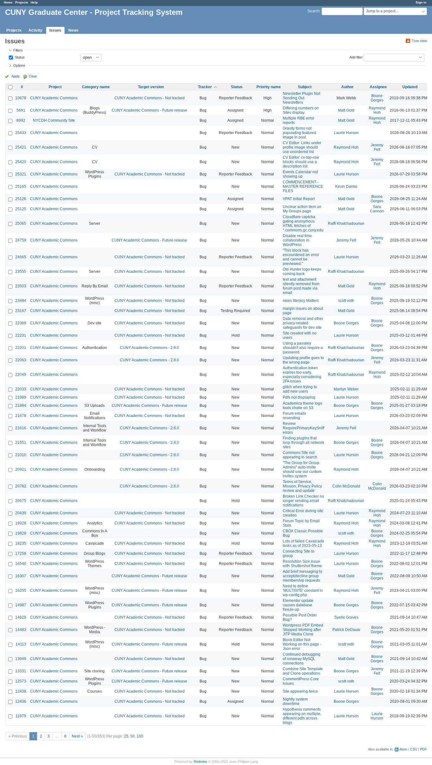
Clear (33, 76)
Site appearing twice (300, 691)
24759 (20, 240)
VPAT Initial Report (299, 199)
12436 (20, 701)
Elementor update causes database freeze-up (298, 605)
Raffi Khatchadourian (346, 223)
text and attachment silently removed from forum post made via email (301, 286)
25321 (20, 174)
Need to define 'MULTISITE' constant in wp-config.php (303, 590)
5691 (20, 110)
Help (34, 2)
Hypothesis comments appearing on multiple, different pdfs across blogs (302, 716)
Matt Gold (346, 110)
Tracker (205, 87)
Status (19, 57)
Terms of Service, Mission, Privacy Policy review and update (302, 486)
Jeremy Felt (377, 147)
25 (126, 736)
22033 (20, 389)
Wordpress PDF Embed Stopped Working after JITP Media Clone (303, 629)
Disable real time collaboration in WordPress (297, 240)
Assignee (378, 87)
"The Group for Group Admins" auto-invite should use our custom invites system (302, 469)
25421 (20, 147)
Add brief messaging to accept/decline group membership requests (302, 576)
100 (140, 736)
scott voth (346, 300)
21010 (20, 455)
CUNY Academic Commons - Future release (149, 110)
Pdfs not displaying (299, 397)
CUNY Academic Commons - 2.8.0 (149, 348)
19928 (20, 523)
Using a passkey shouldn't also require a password (303, 347)
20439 (20, 513)
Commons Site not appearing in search (300, 454)
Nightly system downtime (295, 701)
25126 (20, 199)
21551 (20, 442)
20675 (20, 501)
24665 (20, 257)
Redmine (200, 761)
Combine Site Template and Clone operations (303, 671)
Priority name (268, 87)
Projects (21, 2)
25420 (20, 162)
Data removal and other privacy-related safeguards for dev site (303, 323)
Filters (18, 50)
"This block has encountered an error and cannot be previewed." (301, 257)
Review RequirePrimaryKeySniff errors (303, 428)
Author (347, 87)
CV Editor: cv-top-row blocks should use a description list (301, 161)
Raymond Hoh (377, 110)
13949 (20, 659)
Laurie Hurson (346, 133)
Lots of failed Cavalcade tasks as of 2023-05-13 (303, 543)
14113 (20, 644)
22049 (20, 374)
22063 (20, 360)
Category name (96, 87)
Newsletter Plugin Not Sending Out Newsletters (301, 98)
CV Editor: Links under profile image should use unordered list (302, 147)
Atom (403, 749)
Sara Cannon (377, 209)
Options (19, 65)
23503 (20, 286)
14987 (20, 605)
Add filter (356, 57)
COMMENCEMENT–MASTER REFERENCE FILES (303, 186)
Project (55, 87)
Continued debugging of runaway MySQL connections (301, 658)
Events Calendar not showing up (300, 174)
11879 (20, 716)
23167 (20, 311)
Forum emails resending (294, 415)
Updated (409, 87)
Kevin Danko (346, 186)
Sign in (421, 2)
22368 (20, 323)
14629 (20, 617)
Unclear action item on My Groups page (302, 209)
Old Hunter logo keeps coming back (302, 271)
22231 (20, 335)
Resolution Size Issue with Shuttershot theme (302, 563)
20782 (20, 486)
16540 (20, 563)
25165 (20, 186)
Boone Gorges (377, 98)
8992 (20, 120)
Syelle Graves (346, 617)
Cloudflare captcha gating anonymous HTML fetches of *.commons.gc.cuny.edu (303, 223)
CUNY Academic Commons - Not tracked (149, 98)
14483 (20, 629)
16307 (20, 576)
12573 (20, 681)
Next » (77, 736)
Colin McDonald (346, 486)
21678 (20, 415)
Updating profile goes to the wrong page (303, 360)
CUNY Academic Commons (53, 98)
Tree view (419, 41)
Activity (35, 30)
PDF (423, 749)
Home (8, 2)
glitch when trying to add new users (300, 389)
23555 (20, 271)
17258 (20, 553)
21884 (20, 405)
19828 (20, 533)
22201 (20, 348)
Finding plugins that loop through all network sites (303, 442)
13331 (20, 671)
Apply (15, 76)
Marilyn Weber (346, 389)
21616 (20, 428)
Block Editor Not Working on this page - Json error (302, 644)
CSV (413, 749)
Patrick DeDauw (346, 629)
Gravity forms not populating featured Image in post (299, 132)
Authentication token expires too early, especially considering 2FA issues (302, 374)
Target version (151, 87)
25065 (20, 223)
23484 (20, 300)
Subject (305, 87)
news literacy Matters (301, 300)
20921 (20, 469)
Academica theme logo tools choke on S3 (302, 405)
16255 (20, 590)
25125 (20, 209)
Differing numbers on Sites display (301, 110)
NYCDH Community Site (54, 120)
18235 (20, 543)
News (73, 30)
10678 (20, 98)
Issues (55, 30)
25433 (20, 133)
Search (313, 11)
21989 (20, 397)
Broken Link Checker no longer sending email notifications (303, 500)
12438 (20, 691)
